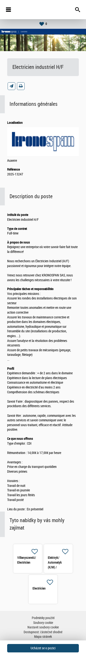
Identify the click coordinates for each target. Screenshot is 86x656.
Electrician (39, 588)
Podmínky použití (43, 618)
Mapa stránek (43, 637)
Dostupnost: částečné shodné (43, 632)
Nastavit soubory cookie (43, 627)
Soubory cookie (43, 623)
